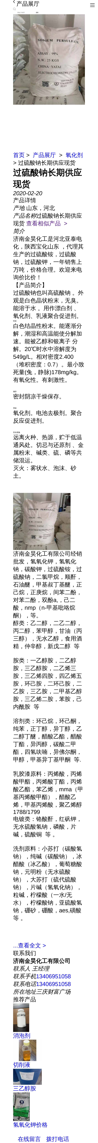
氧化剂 (74, 155)
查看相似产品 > (46, 223)
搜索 (37, 12)
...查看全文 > (29, 945)
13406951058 (53, 976)
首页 (19, 155)
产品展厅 (44, 155)
